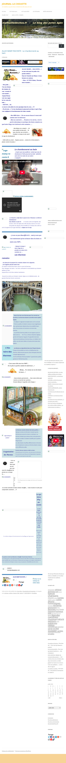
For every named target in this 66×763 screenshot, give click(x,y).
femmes (51, 609)
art (57, 591)
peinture (52, 621)
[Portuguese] (56, 60)
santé (50, 628)
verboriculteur (51, 632)
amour (58, 589)
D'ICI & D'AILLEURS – (53, 649)
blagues (51, 593)
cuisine (59, 599)
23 (50, 694)
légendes (56, 615)
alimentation (51, 590)
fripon (57, 609)
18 (55, 692)
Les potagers (36, 11)
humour (59, 611)
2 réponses (4, 57)
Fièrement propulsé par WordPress (23, 751)
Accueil (4, 11)
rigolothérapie (52, 627)
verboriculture (57, 632)
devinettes (50, 606)
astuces (60, 591)
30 (50, 695)
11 (55, 690)
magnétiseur (53, 617)
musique (52, 619)
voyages (51, 634)
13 (60, 690)
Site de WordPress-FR (53, 723)
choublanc (34, 593)
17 (53, 692)
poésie (51, 623)
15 (48, 692)
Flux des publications (53, 720)
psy (55, 623)
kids (18, 593)
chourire (51, 598)
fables (58, 607)
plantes (57, 621)
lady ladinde (54, 613)
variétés (60, 631)
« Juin (49, 697)
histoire (15, 593)
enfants (11, 593)
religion (51, 625)
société (56, 628)
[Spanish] (50, 60)
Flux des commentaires (53, 722)
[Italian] (55, 60)
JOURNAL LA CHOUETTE (14, 3)
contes (61, 597)
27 (60, 694)
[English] (53, 60)
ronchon (61, 627)
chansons (53, 595)
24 (53, 694)
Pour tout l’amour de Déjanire (55, 403)
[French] (52, 60)
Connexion (50, 718)
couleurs (54, 600)
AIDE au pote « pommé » (18, 15)
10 (53, 690)
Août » (60, 697)
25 (55, 694)
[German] (58, 60)
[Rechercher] (61, 46)
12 (57, 690)
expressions (52, 607)
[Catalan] (48, 60)
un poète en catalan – (53, 668)
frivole (61, 609)
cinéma (55, 598)
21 (62, 692)
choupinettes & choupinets (28, 591)
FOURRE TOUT (5, 15)
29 (48, 695)
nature (21, 593)
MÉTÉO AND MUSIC (47, 11)
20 (60, 692)
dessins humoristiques (54, 602)
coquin (50, 600)
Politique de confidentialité (8, 751)
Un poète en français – (53, 643)
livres (49, 615)
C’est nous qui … (13, 11)
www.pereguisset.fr (52, 222)
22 (48, 694)
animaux (6, 593)
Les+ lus (59, 613)
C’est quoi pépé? (25, 11)
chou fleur (19, 591)
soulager (52, 630)
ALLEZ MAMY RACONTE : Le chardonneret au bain (20, 52)
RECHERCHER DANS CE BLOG (55, 43)
